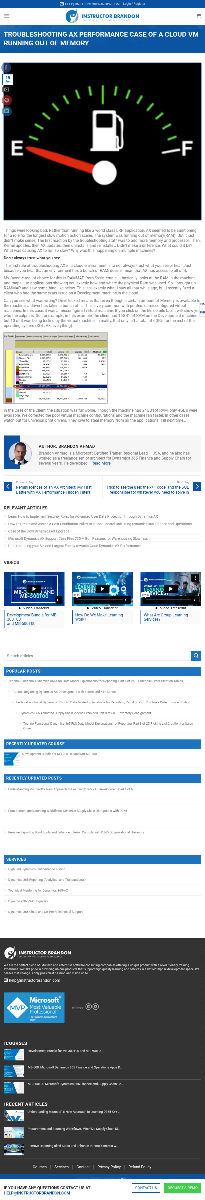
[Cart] (198, 15)
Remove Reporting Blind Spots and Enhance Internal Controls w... (73, 1146)
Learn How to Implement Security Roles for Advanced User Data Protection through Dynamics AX (83, 516)
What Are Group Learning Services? (166, 617)
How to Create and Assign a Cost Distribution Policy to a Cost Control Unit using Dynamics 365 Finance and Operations (100, 524)
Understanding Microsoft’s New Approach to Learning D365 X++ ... (74, 1112)
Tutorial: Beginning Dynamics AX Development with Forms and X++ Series (64, 692)
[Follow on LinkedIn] (89, 1006)
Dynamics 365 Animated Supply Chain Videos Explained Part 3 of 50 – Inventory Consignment (85, 713)
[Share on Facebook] (6, 68)
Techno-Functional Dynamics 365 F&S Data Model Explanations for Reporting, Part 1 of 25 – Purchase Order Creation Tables (95, 681)
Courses (40, 1167)
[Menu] (7, 16)
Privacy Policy (109, 1167)
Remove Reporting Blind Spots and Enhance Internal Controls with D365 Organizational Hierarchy (76, 832)
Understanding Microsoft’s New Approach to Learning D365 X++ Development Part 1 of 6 (70, 789)
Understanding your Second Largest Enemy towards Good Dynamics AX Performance (74, 546)
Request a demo (183, 1188)
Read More (101, 463)
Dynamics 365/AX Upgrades (28, 901)
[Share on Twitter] (7, 78)
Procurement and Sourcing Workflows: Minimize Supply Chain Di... (74, 1129)
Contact (83, 1167)
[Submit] (196, 656)
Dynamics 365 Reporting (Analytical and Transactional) (47, 880)
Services (61, 1167)
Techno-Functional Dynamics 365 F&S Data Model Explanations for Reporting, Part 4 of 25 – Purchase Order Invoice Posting (103, 702)
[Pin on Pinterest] (7, 100)
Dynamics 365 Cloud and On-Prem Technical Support (45, 912)
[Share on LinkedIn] (7, 111)
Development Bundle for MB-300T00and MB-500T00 (32, 619)
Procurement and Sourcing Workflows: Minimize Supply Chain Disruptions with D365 (67, 811)
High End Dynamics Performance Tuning (36, 869)
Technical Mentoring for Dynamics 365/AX (38, 890)
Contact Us (146, 1188)
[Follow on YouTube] (95, 1006)
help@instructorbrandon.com (37, 1193)
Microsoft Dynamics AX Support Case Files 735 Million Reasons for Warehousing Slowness (78, 538)
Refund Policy (139, 1167)
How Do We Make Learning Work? (99, 617)
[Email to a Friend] (7, 89)
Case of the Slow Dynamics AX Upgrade (38, 531)
